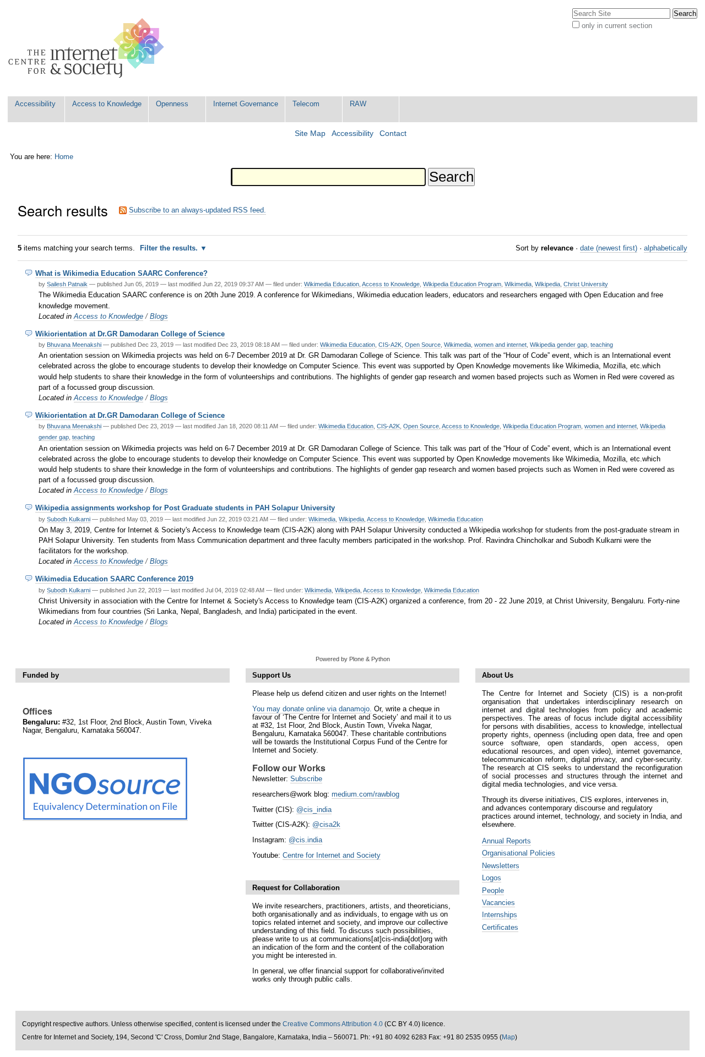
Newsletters (500, 866)
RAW (358, 104)
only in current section (617, 25)
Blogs (159, 316)
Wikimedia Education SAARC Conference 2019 (114, 579)
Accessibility (35, 104)
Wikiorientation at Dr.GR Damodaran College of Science (130, 334)
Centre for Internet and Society (332, 855)
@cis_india (314, 809)
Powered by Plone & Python (353, 659)
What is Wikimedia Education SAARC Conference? (121, 273)
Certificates (500, 927)
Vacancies (498, 902)
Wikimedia (518, 284)
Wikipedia (547, 284)
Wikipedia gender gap (558, 344)
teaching (601, 344)
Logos (491, 878)
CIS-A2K (390, 344)
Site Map (310, 133)
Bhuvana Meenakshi (74, 344)
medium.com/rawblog (365, 794)
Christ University (585, 284)
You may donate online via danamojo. (312, 709)
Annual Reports (506, 841)
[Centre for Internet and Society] (89, 48)
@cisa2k (326, 824)
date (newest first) (608, 248)
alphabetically (665, 248)
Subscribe (306, 779)
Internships (499, 915)
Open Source (423, 344)
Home (64, 156)
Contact (392, 133)
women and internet (500, 344)
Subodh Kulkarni (68, 519)
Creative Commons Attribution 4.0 (333, 1024)
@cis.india (305, 840)
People (493, 890)
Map (508, 1037)
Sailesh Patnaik (67, 284)
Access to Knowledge (107, 104)
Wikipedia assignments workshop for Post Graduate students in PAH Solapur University (185, 508)
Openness (172, 104)
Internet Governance (245, 104)
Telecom (305, 104)
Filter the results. (170, 248)
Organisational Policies (518, 853)
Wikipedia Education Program (462, 284)
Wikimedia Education (331, 284)
